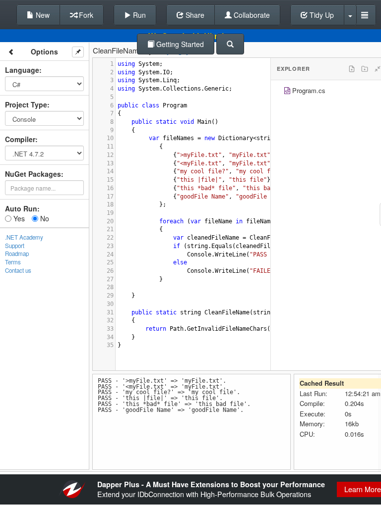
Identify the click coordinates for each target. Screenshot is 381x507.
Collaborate (251, 15)
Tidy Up (321, 15)
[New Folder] (365, 69)
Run (138, 15)
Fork (85, 15)
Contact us (18, 270)
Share (194, 15)
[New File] (352, 69)
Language (22, 70)
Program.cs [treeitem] (308, 90)
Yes (18, 218)
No (43, 218)
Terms (13, 262)
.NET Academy (24, 237)
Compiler (20, 139)
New (42, 15)
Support (14, 246)
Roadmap (17, 253)
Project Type (26, 104)
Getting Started (179, 44)
